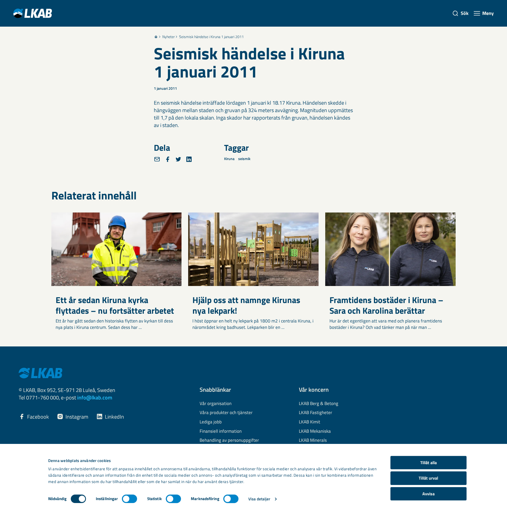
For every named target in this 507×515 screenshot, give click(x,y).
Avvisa (428, 494)
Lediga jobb (211, 422)
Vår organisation (216, 403)
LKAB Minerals (313, 440)
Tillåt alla (428, 462)
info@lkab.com (94, 397)
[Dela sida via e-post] (157, 159)
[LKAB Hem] (32, 13)
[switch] (129, 498)
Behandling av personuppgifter (229, 440)
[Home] (156, 37)
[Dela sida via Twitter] (178, 159)
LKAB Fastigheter (315, 412)
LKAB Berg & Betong (318, 403)
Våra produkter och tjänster (226, 412)
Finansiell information (221, 431)
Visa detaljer (259, 499)
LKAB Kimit (309, 422)
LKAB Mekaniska (315, 431)
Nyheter (168, 37)
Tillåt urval (428, 478)
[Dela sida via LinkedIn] (189, 159)
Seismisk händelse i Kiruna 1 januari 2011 (211, 37)
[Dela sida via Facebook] (167, 159)
